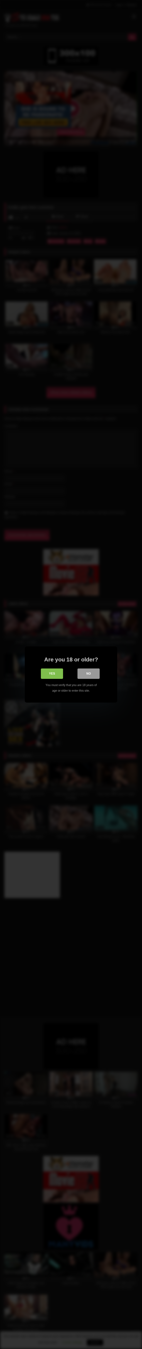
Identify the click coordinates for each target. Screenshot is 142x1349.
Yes (52, 673)
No (88, 673)
